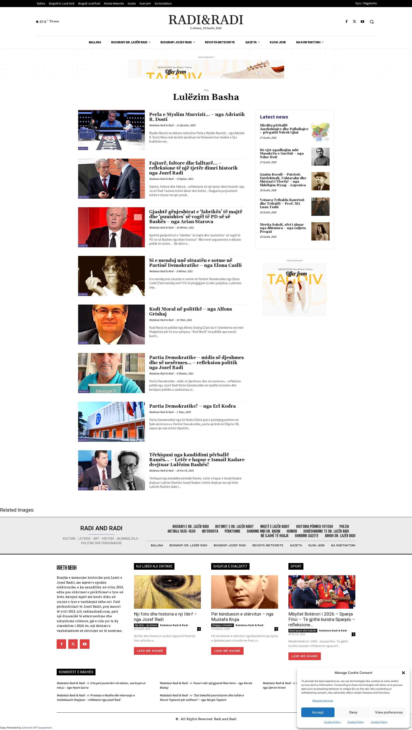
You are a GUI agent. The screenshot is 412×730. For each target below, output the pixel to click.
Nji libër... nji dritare (146, 625)
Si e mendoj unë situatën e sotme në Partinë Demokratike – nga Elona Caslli (195, 263)
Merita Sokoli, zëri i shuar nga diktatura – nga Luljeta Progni (283, 228)
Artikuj (83, 197)
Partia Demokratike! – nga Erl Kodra (192, 406)
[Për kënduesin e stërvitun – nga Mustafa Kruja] (244, 592)
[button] (403, 673)
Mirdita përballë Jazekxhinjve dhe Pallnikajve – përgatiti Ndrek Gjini (284, 129)
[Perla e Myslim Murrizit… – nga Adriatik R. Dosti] (111, 130)
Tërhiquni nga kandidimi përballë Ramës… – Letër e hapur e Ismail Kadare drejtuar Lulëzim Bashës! (197, 460)
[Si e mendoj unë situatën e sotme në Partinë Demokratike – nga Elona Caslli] (111, 276)
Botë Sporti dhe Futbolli (303, 630)
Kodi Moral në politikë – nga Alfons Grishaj (190, 311)
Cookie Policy (332, 722)
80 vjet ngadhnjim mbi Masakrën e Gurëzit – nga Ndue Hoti (282, 153)
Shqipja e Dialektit (222, 625)
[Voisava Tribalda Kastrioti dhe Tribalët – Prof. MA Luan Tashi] (320, 207)
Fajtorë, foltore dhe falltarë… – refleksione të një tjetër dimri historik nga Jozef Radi (193, 168)
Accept (318, 712)
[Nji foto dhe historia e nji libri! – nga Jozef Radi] (167, 592)
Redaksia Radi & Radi (161, 125)
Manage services (322, 700)
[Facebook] (346, 22)
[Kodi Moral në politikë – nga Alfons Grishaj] (111, 325)
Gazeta (83, 148)
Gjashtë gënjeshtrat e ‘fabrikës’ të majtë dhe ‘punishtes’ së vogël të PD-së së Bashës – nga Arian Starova (195, 217)
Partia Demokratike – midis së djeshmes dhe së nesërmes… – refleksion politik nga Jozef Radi (196, 362)
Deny (353, 712)
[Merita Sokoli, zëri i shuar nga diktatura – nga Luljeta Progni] (320, 231)
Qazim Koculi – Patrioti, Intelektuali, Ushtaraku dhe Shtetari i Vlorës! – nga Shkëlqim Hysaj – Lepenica (283, 180)
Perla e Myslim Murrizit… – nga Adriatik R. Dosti (197, 117)
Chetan (26, 727)
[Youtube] (362, 22)
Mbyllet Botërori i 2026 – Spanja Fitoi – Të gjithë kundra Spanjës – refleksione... (321, 619)
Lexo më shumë (150, 650)
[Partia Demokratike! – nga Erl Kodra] (111, 422)
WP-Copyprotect (42, 727)
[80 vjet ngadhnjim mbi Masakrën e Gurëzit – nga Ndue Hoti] (320, 157)
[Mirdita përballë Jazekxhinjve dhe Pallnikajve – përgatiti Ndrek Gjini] (320, 132)
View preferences (389, 712)
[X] (354, 22)
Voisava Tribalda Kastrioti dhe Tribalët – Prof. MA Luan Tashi (282, 203)
